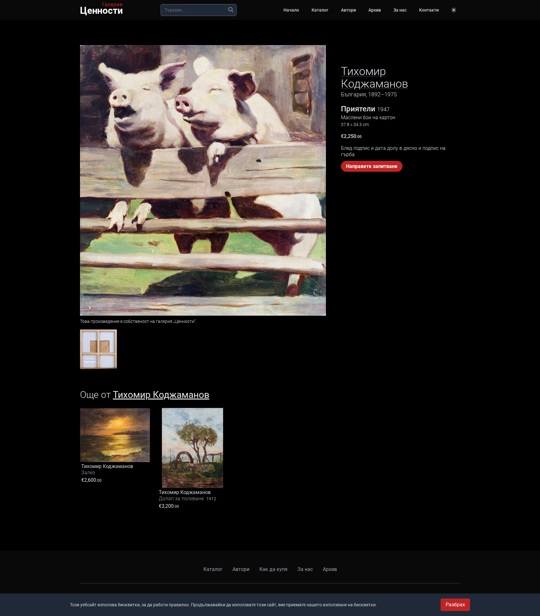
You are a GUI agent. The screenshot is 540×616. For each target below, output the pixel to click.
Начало (291, 10)
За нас (400, 10)
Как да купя (273, 569)
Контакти (429, 10)
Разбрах (455, 605)
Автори (348, 10)
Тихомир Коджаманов (374, 77)
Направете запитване (372, 166)
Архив (374, 10)
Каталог (320, 10)
